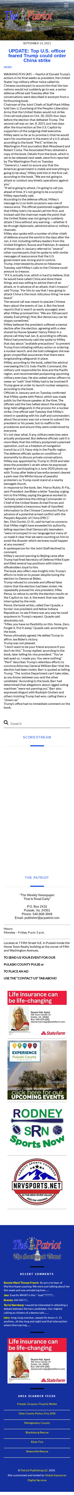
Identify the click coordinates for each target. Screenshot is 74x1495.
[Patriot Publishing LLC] (28, 30)
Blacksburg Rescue (37, 1432)
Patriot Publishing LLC (34, 1470)
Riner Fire (37, 1441)
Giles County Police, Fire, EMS (37, 1413)
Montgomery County (37, 1422)
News (8, 67)
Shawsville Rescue (37, 1451)
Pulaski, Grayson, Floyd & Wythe (37, 1404)
